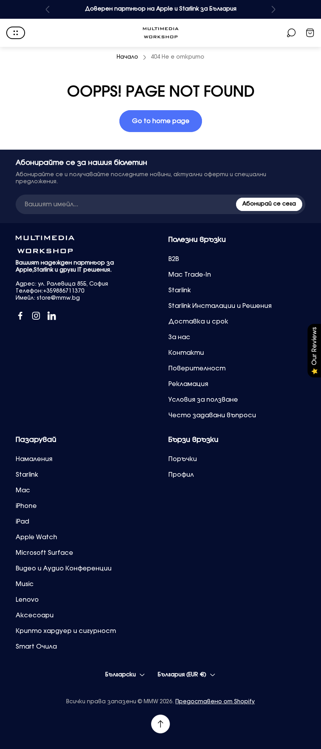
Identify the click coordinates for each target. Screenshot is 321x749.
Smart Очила (36, 647)
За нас (179, 337)
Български (120, 674)
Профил (181, 475)
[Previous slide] (47, 9)
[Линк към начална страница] (45, 244)
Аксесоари (35, 615)
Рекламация (188, 384)
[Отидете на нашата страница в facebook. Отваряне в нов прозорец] (20, 315)
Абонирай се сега (269, 204)
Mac (23, 490)
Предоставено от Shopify (215, 701)
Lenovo (27, 600)
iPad (22, 521)
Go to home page (160, 121)
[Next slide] (273, 9)
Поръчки (182, 459)
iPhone (26, 506)
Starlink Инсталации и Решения (220, 306)
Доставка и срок (198, 321)
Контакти (186, 353)
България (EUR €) (182, 674)
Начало (127, 57)
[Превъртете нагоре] (160, 724)
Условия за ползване (203, 400)
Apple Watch (36, 537)
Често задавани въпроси (212, 415)
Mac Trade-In (189, 275)
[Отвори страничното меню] (15, 33)
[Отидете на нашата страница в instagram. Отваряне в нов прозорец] (36, 315)
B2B (173, 259)
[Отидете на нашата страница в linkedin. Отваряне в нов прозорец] (51, 315)
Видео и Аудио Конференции (64, 568)
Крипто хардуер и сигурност (66, 631)
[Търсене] (291, 32)
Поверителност (196, 368)
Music (25, 584)
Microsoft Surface (44, 553)
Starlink (179, 290)
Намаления (34, 459)
